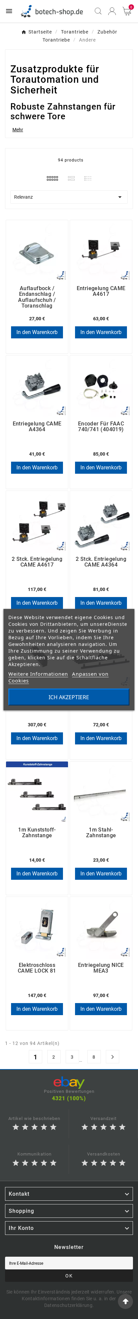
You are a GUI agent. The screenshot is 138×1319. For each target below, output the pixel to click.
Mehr (17, 129)
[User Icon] (112, 11)
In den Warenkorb (37, 332)
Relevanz (69, 197)
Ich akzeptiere (69, 697)
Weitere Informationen (38, 673)
